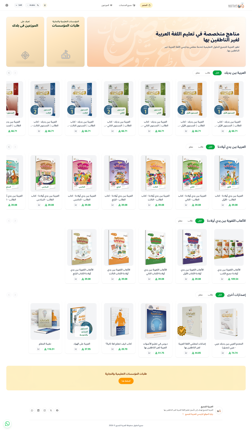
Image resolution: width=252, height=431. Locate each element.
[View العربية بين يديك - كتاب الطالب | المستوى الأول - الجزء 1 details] (229, 107)
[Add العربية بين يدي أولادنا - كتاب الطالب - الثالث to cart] (149, 205)
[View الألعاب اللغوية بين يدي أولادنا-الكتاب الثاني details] (155, 255)
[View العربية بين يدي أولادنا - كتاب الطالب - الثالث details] (155, 181)
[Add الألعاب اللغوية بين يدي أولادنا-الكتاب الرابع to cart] (75, 279)
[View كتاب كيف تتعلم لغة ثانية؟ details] (118, 327)
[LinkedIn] (38, 410)
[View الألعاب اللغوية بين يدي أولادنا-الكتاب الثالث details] (118, 255)
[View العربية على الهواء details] (82, 327)
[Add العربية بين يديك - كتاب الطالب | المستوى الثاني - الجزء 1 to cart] (149, 131)
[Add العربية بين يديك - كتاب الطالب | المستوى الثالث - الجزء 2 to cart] (39, 131)
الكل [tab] (217, 73)
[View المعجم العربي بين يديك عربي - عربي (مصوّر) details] (229, 329)
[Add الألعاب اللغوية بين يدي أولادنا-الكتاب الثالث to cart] (112, 279)
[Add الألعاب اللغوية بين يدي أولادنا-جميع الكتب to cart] (222, 279)
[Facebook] (57, 410)
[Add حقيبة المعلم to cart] (38, 349)
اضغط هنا (126, 381)
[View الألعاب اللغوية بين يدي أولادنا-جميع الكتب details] (229, 255)
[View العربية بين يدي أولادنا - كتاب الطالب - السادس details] (45, 181)
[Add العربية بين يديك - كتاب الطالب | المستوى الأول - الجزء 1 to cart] (222, 131)
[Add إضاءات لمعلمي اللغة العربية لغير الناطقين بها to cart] (186, 353)
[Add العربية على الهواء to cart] (75, 349)
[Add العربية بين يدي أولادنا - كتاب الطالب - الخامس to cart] (75, 205)
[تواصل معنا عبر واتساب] (7, 423)
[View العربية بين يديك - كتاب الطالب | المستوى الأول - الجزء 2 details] (192, 107)
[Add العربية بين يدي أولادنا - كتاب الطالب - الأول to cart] (222, 205)
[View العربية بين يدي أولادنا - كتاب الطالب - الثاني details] (192, 181)
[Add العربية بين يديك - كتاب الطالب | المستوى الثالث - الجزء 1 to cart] (75, 131)
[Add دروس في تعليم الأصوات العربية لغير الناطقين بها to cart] (149, 353)
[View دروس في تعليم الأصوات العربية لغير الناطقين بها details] (155, 329)
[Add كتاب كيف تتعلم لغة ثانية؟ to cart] (112, 349)
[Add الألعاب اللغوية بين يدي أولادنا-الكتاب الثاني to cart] (149, 279)
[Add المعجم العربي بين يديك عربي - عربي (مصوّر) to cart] (222, 353)
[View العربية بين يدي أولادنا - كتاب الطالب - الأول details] (229, 181)
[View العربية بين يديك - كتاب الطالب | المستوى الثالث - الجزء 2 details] (45, 107)
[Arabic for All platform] (236, 5)
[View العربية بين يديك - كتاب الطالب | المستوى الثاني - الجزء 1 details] (155, 107)
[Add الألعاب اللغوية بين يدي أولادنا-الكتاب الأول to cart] (186, 279)
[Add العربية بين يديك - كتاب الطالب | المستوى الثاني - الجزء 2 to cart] (112, 131)
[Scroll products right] (15, 72)
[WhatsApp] (32, 410)
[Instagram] (44, 410)
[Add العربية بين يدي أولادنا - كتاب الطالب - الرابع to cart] (112, 205)
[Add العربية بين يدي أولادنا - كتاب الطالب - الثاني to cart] (186, 205)
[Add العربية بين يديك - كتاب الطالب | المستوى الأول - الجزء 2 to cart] (186, 131)
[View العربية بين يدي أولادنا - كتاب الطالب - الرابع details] (118, 181)
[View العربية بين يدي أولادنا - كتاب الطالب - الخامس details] (82, 181)
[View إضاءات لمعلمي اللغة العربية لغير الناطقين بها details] (192, 329)
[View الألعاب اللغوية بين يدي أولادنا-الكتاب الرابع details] (82, 255)
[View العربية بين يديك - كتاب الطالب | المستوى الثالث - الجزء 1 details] (82, 107)
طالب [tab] (207, 73)
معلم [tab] (198, 73)
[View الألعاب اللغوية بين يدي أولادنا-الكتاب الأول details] (192, 255)
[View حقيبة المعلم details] (45, 327)
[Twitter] (51, 410)
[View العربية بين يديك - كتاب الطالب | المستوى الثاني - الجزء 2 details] (118, 107)
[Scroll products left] (9, 72)
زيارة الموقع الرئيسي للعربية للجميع (199, 414)
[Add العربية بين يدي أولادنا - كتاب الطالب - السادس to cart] (39, 205)
